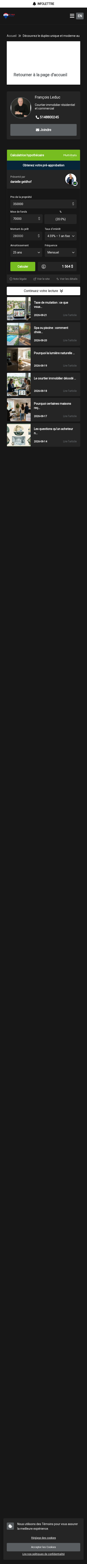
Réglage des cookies (43, 1537)
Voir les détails (68, 278)
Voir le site (43, 278)
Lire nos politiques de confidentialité (43, 1554)
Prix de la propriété (21, 197)
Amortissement (19, 245)
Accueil (11, 35)
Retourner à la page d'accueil (40, 74)
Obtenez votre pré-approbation (43, 165)
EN (80, 16)
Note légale (20, 278)
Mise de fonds (18, 211)
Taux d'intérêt (53, 229)
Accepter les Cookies (43, 1547)
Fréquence (51, 245)
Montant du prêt (19, 229)
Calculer (23, 266)
